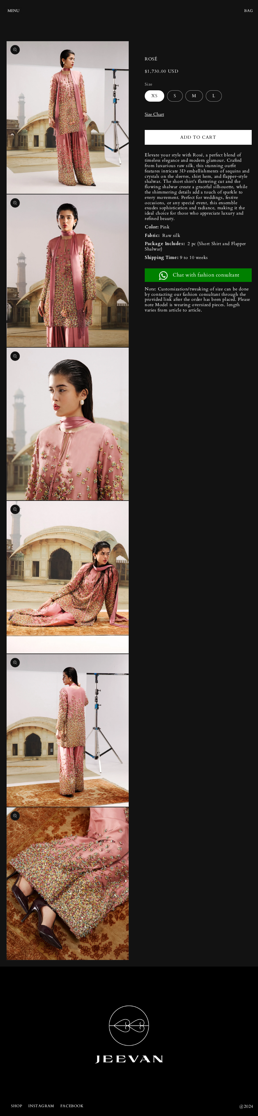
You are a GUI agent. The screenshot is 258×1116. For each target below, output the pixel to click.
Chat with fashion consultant (206, 275)
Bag (248, 11)
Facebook (72, 1105)
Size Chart (154, 114)
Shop (16, 1105)
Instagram (41, 1105)
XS (154, 96)
